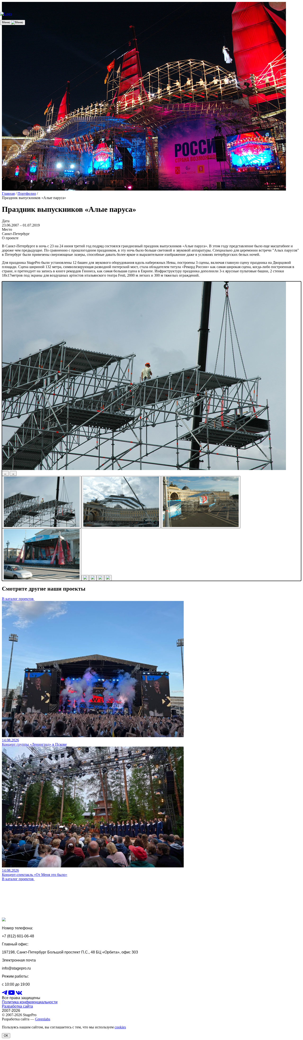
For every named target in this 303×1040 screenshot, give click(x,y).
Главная (8, 193)
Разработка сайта (17, 1006)
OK (6, 1035)
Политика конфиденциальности (30, 1002)
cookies (120, 1027)
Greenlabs (42, 1019)
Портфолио (27, 193)
